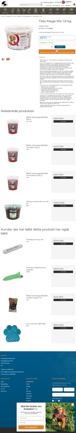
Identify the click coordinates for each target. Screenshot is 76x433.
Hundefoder (5, 12)
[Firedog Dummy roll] (13, 249)
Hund (12, 12)
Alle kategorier (56, 5)
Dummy (29, 12)
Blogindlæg (49, 5)
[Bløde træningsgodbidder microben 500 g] (13, 155)
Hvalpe (18, 12)
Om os (62, 5)
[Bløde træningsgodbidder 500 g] (13, 127)
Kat (24, 12)
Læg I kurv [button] (60, 47)
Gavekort (71, 12)
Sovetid (57, 12)
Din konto (68, 5)
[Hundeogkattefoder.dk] (4, 4)
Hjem (2, 381)
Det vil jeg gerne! (31, 427)
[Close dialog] (72, 404)
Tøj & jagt (43, 12)
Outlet (64, 12)
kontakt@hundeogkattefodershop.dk (12, 372)
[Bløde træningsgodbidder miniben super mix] (13, 305)
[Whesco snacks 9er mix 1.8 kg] (13, 211)
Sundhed (35, 12)
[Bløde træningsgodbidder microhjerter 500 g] (13, 183)
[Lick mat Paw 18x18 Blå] (13, 333)
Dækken (51, 12)
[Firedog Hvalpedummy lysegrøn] (13, 277)
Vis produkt (63, 121)
